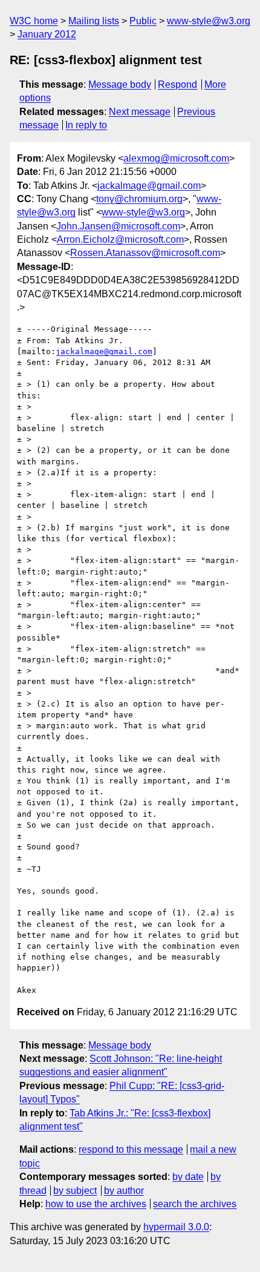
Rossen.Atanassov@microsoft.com (145, 253)
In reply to (86, 125)
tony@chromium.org (139, 199)
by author (124, 1190)
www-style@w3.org (208, 21)
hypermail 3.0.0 (176, 1227)
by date (188, 1176)
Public (143, 21)
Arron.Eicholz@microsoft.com (120, 239)
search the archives (194, 1204)
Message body (119, 84)
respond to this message (131, 1149)
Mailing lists (93, 21)
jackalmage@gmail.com (149, 185)
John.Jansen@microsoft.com (118, 226)
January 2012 (47, 34)
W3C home (34, 21)
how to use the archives (95, 1204)
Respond (177, 84)
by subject (75, 1190)
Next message (140, 112)
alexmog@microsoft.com (176, 158)
